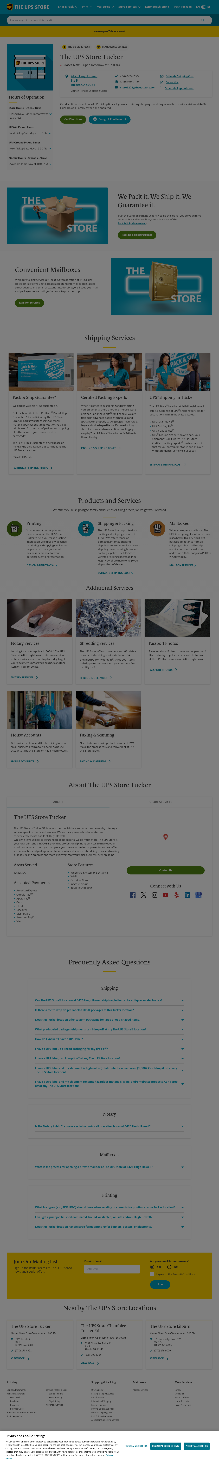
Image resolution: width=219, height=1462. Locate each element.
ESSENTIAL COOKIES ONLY (165, 1446)
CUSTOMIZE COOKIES (136, 1446)
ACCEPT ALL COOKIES (197, 1446)
